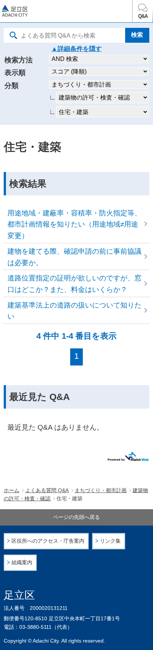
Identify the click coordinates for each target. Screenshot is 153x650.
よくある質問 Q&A (47, 490)
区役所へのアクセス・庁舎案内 (48, 541)
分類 (11, 86)
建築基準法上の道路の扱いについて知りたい (76, 310)
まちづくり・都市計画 (101, 490)
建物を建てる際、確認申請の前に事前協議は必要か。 (76, 256)
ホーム (11, 490)
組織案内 (22, 562)
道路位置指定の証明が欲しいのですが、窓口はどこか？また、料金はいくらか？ (76, 283)
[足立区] (41, 12)
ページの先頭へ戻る (76, 517)
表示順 (15, 73)
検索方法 (18, 60)
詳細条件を (73, 48)
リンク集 (110, 541)
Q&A (142, 16)
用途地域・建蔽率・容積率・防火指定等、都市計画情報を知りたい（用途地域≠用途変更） (76, 224)
